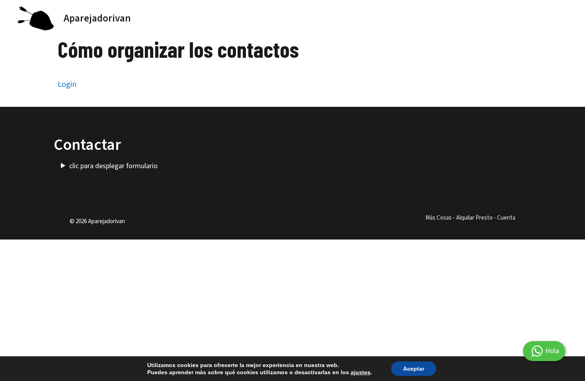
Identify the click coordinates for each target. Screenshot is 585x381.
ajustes (360, 372)
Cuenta (506, 218)
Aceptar (413, 368)
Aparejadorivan (97, 18)
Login (67, 84)
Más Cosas (438, 218)
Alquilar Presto (474, 218)
